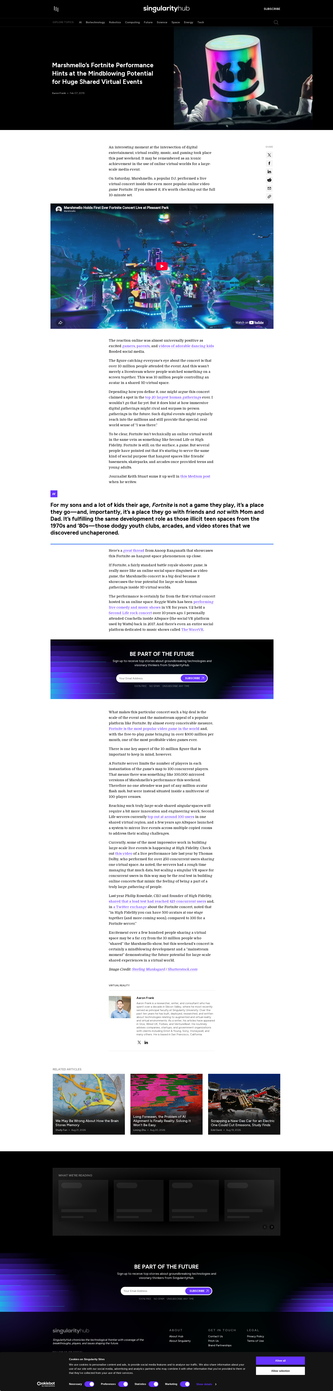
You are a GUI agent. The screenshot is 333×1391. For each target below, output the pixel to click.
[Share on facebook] (269, 163)
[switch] (123, 1384)
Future (148, 22)
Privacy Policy (255, 1336)
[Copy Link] (269, 196)
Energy (188, 22)
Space (176, 22)
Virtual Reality (119, 985)
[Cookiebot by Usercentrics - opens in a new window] (46, 1384)
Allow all (280, 1360)
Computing (132, 22)
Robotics (115, 22)
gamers (128, 346)
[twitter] (139, 1042)
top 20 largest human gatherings (173, 397)
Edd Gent (216, 1130)
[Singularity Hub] (166, 9)
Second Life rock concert (130, 613)
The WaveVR (192, 630)
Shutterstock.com (182, 969)
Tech (200, 22)
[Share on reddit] (269, 179)
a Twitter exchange (130, 907)
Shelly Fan (61, 1130)
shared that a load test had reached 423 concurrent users (157, 901)
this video (123, 854)
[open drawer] (56, 9)
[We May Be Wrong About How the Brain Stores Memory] (89, 1104)
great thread (133, 551)
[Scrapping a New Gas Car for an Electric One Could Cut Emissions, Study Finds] (244, 1104)
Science (162, 22)
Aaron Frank (59, 93)
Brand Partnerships (220, 1345)
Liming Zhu (139, 1130)
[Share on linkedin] (269, 171)
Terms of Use (255, 1340)
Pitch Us (213, 1340)
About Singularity (180, 1340)
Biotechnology (95, 22)
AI (80, 22)
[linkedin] (146, 1042)
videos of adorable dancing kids (186, 346)
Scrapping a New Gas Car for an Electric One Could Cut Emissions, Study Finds (243, 1123)
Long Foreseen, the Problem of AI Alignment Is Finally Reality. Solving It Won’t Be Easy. (162, 1121)
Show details (204, 1384)
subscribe (272, 9)
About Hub (176, 1336)
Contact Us (215, 1336)
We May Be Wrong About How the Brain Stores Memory (87, 1123)
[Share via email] (269, 188)
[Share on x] (269, 154)
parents (143, 346)
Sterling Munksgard (148, 969)
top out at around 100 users (171, 817)
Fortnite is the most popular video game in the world (154, 729)
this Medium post (195, 476)
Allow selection (280, 1370)
